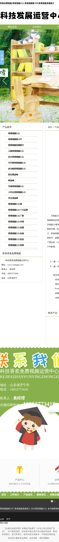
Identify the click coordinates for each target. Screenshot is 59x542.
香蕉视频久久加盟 (16, 227)
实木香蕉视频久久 (16, 157)
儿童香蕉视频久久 (16, 151)
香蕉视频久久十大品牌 (18, 210)
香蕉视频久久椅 (15, 204)
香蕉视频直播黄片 (16, 145)
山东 (2, 519)
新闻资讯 (41, 494)
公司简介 (36, 27)
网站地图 (4, 523)
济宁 (8, 519)
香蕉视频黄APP (15, 139)
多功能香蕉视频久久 (17, 169)
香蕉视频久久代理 (16, 221)
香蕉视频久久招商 (16, 245)
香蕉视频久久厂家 (16, 216)
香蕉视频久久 (14, 133)
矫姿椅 (11, 180)
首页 (50, 127)
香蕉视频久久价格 (16, 233)
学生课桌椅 (13, 198)
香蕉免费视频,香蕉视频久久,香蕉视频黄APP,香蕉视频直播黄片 (27, 3)
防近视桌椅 (13, 174)
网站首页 (12, 27)
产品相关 (28, 494)
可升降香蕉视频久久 (17, 163)
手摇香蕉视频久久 (16, 186)
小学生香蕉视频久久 (17, 192)
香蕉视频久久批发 (16, 239)
